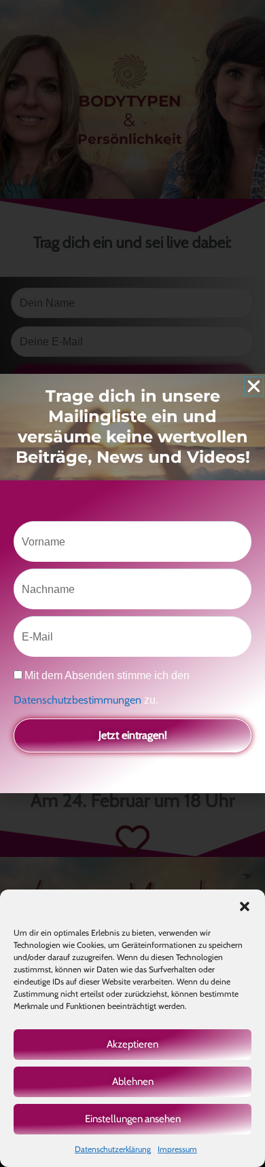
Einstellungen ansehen (133, 1119)
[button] (244, 906)
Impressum (177, 1149)
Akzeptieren (132, 1044)
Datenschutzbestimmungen (79, 699)
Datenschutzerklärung (113, 1149)
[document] (132, 583)
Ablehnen (133, 1081)
